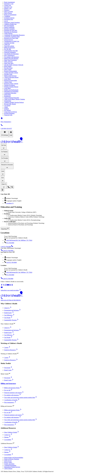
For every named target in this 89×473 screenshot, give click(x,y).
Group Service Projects (10, 112)
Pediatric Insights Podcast (11, 86)
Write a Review (8, 61)
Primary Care (7, 8)
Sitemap (6, 437)
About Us (7, 308)
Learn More (7, 79)
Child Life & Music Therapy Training (14, 99)
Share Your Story (9, 63)
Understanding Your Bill (11, 50)
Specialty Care (8, 7)
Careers (6, 347)
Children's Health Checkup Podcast (14, 102)
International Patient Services (12, 467)
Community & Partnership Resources (14, 35)
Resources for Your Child (11, 38)
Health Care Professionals (11, 90)
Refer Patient (7, 66)
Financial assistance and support (13, 392)
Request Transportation (10, 71)
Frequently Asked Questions (12, 22)
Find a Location (8, 11)
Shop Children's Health (10, 432)
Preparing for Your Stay (10, 30)
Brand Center (8, 370)
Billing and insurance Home (12, 387)
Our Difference (8, 315)
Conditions (7, 16)
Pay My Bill (7, 49)
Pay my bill (7, 390)
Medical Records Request (11, 58)
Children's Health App (10, 24)
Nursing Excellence (9, 85)
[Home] (44, 140)
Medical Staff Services (10, 75)
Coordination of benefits (10, 400)
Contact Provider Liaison (11, 72)
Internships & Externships (11, 91)
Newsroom (7, 367)
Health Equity (8, 312)
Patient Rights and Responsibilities (13, 457)
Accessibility (7, 439)
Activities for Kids (9, 43)
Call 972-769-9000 (11, 262)
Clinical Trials (8, 82)
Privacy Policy (8, 462)
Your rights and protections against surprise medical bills (19, 397)
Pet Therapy (7, 110)
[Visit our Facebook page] (2, 285)
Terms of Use (8, 460)
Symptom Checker (9, 18)
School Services (8, 39)
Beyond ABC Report (10, 104)
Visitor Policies (8, 33)
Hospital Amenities (9, 29)
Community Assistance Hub (12, 36)
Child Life (7, 44)
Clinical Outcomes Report (11, 77)
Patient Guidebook (9, 27)
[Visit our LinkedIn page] (10, 285)
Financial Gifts (8, 115)
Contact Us (7, 434)
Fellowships (7, 94)
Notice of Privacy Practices (11, 459)
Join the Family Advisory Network (13, 65)
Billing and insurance (8, 383)
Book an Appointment (10, 14)
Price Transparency (9, 55)
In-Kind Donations (9, 113)
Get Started (7, 105)
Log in (6, 21)
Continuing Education (10, 93)
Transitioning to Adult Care (11, 41)
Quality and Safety (9, 464)
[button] (44, 323)
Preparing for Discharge (10, 32)
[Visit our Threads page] (12, 285)
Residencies (7, 96)
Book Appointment (9, 2)
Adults (6, 107)
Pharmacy (7, 10)
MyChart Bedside (9, 25)
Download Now (8, 19)
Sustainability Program (10, 320)
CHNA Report (8, 468)
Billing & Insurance (9, 47)
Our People (7, 317)
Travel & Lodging (9, 46)
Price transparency (9, 402)
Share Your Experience (10, 60)
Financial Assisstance (10, 52)
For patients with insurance (11, 57)
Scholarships (7, 101)
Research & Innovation (10, 80)
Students (6, 108)
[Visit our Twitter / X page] (4, 285)
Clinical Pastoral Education (11, 97)
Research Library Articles (11, 83)
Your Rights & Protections (11, 54)
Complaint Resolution (10, 465)
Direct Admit (7, 69)
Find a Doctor (8, 13)
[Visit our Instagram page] (6, 285)
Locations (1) (10, 203)
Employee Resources (10, 350)
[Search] (12, 187)
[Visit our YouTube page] (8, 285)
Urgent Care (7, 5)
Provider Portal (8, 68)
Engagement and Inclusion (11, 310)
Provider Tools (8, 74)
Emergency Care (8, 3)
